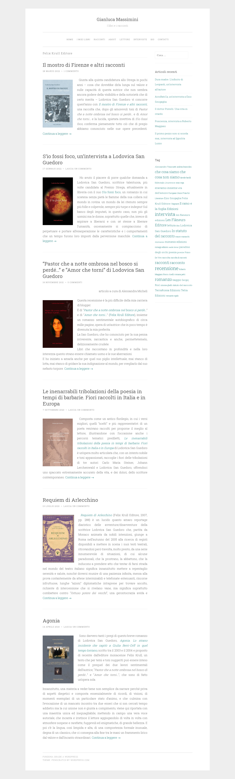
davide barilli (185, 177)
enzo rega (180, 182)
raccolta (166, 257)
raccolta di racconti (179, 257)
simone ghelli (166, 285)
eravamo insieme (166, 188)
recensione (166, 268)
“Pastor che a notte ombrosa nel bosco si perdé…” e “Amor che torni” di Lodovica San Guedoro (93, 269)
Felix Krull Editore (122, 315)
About (112, 39)
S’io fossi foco (111, 192)
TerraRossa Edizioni (167, 290)
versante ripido (172, 295)
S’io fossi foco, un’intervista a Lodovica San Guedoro (94, 159)
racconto (177, 262)
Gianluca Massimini (117, 19)
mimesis (159, 242)
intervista (165, 214)
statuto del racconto (182, 285)
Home (70, 39)
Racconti (99, 39)
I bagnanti (175, 203)
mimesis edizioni (176, 241)
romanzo (163, 279)
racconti (162, 262)
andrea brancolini (184, 166)
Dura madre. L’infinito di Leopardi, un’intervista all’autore (169, 84)
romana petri (179, 274)
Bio (152, 39)
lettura (171, 225)
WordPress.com (79, 760)
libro (178, 226)
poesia (173, 252)
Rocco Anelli (168, 274)
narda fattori (174, 247)
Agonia (51, 620)
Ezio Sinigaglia (172, 198)
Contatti (163, 39)
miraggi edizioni (161, 247)
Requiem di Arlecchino (70, 499)
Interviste (140, 39)
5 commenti (75, 282)
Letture (125, 39)
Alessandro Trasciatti (165, 166)
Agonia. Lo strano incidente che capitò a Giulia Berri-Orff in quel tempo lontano (113, 645)
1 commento (71, 71)
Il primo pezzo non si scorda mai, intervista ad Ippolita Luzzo (171, 138)
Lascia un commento (78, 168)
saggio (176, 280)
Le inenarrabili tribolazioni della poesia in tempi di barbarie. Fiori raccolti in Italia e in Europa (94, 397)
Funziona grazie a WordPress (60, 756)
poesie (180, 252)
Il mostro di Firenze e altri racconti (84, 64)
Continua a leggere (57, 133)
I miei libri (83, 39)
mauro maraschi (182, 236)
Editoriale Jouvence (165, 182)
